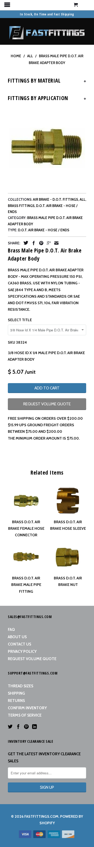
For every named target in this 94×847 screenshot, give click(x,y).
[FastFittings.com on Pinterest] (26, 726)
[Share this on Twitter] (24, 242)
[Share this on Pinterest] (40, 243)
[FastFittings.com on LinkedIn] (34, 726)
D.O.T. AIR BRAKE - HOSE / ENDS (43, 230)
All (82, 199)
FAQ (11, 629)
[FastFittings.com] (47, 31)
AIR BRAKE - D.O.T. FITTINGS (55, 199)
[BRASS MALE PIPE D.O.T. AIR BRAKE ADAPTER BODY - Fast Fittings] (47, 148)
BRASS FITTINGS (21, 206)
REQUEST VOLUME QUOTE (47, 404)
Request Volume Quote (32, 658)
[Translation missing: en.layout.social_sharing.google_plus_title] (47, 243)
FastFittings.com (41, 816)
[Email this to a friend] (55, 243)
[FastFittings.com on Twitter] (10, 726)
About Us (17, 637)
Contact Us (19, 644)
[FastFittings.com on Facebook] (18, 726)
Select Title (20, 320)
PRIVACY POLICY (22, 651)
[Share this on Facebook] (32, 243)
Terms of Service (25, 715)
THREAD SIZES (20, 686)
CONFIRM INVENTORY (27, 708)
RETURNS (16, 700)
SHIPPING (16, 693)
